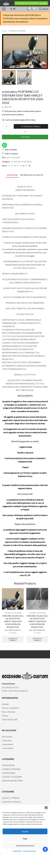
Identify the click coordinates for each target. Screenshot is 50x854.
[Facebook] (11, 9)
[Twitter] (8, 166)
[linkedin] (23, 166)
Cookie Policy (17, 851)
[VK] (14, 166)
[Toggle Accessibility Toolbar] (45, 849)
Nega (25, 838)
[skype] (29, 166)
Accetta (25, 831)
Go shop (43, 3)
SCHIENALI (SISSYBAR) (17, 31)
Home (4, 31)
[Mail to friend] (20, 166)
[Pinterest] (17, 166)
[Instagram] (14, 9)
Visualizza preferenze (25, 845)
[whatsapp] (26, 166)
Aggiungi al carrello (31, 126)
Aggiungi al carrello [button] (13, 639)
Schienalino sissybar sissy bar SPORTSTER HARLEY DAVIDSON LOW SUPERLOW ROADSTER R (12, 621)
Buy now (26, 137)
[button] (46, 807)
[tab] (12, 175)
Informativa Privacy (29, 851)
